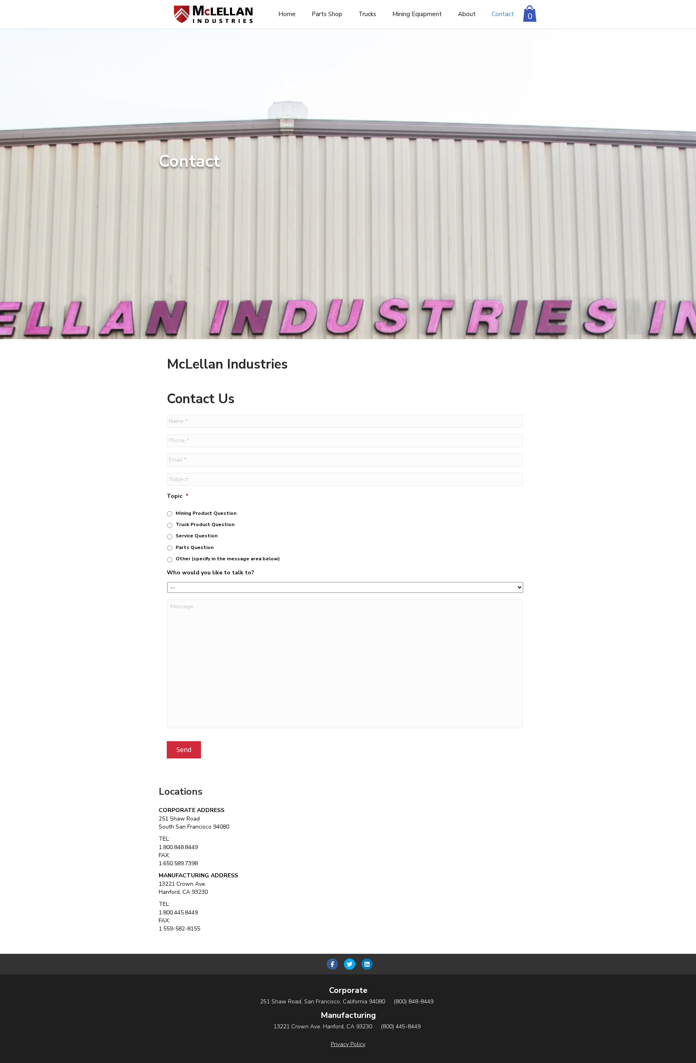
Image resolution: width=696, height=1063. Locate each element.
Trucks (367, 14)
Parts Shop (327, 14)
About (467, 14)
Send (183, 749)
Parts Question (194, 547)
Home (287, 14)
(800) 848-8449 (413, 1001)
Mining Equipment (417, 14)
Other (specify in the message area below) (228, 558)
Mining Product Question (206, 513)
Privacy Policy (348, 1044)
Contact (503, 14)
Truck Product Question (205, 524)
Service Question (197, 536)
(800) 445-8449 (400, 1026)
